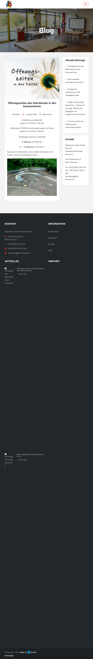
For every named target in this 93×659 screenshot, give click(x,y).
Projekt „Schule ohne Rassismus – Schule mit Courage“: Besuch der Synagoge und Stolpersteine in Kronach (75, 108)
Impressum (52, 238)
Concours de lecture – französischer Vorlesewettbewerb (75, 124)
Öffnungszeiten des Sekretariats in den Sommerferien (74, 69)
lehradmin (16, 114)
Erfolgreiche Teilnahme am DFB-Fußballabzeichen (73, 92)
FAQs (50, 250)
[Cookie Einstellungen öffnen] (5, 653)
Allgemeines (47, 114)
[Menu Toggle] (85, 4)
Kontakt (51, 244)
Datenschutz (53, 231)
